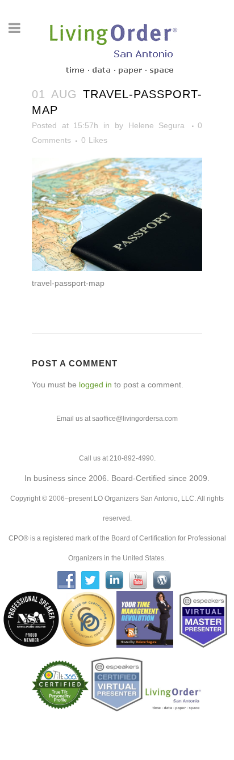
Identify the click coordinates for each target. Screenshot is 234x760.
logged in (95, 384)
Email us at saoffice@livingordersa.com (117, 419)
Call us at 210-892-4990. (117, 458)
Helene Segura (156, 125)
